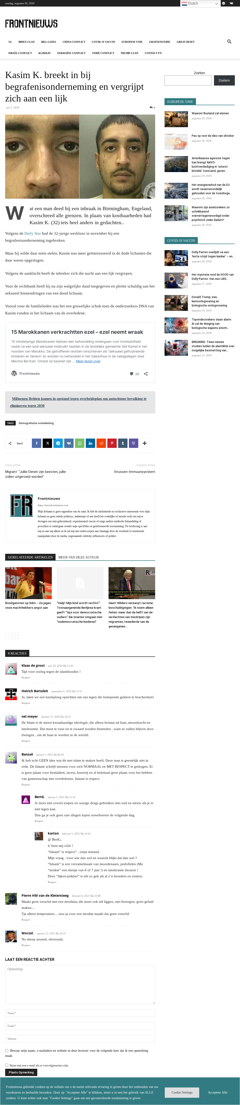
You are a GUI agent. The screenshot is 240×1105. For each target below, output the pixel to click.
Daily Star (32, 233)
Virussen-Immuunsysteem (134, 472)
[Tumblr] (123, 443)
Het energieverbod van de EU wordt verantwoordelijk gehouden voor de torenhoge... (212, 189)
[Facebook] (36, 443)
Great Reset (186, 41)
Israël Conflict (20, 53)
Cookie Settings (182, 1092)
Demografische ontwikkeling (36, 423)
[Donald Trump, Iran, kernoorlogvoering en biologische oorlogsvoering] (176, 303)
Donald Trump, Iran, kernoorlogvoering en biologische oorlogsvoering (209, 301)
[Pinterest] (112, 443)
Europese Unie (132, 41)
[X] (47, 443)
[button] (229, 42)
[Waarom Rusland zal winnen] (176, 119)
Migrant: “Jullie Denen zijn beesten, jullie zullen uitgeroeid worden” (35, 474)
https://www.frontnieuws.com (53, 505)
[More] (145, 443)
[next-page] (16, 636)
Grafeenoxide (159, 41)
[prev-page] (8, 636)
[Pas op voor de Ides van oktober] (176, 142)
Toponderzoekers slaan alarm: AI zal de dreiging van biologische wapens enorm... (212, 324)
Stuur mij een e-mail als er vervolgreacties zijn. (39, 1065)
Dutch (192, 3)
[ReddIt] (101, 443)
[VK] (69, 443)
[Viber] (133, 443)
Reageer (26, 677)
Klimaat (44, 53)
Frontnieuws (49, 498)
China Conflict (74, 41)
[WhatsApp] (79, 443)
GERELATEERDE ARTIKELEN (30, 557)
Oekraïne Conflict (71, 53)
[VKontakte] (231, 3)
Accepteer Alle (217, 1092)
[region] (120, 1091)
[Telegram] (223, 3)
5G (10, 41)
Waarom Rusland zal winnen (210, 113)
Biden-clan (27, 41)
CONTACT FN (153, 53)
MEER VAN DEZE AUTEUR (78, 557)
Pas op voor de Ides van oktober (213, 135)
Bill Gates (48, 41)
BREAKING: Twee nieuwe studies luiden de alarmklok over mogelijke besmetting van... (213, 346)
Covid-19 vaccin (103, 41)
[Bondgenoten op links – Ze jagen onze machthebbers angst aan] (28, 583)
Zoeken (199, 73)
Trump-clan (129, 53)
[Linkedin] (90, 443)
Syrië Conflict (103, 53)
